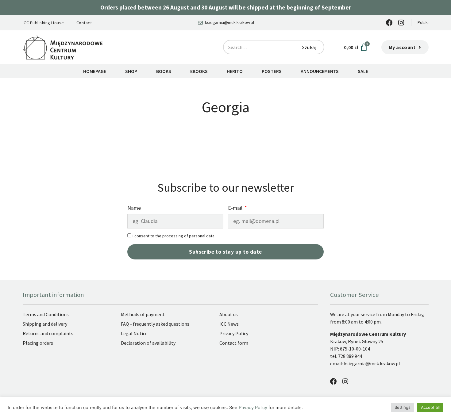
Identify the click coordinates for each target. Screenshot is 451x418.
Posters (272, 71)
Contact (84, 22)
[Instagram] (401, 22)
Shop (131, 71)
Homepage (94, 71)
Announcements (320, 71)
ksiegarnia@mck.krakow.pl (372, 363)
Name (134, 208)
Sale (363, 71)
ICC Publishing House (43, 22)
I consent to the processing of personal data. (174, 236)
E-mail (236, 208)
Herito (235, 71)
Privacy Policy (253, 407)
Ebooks (199, 71)
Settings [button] (403, 407)
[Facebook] (389, 22)
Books (163, 71)
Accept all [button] (430, 407)
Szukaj (309, 47)
